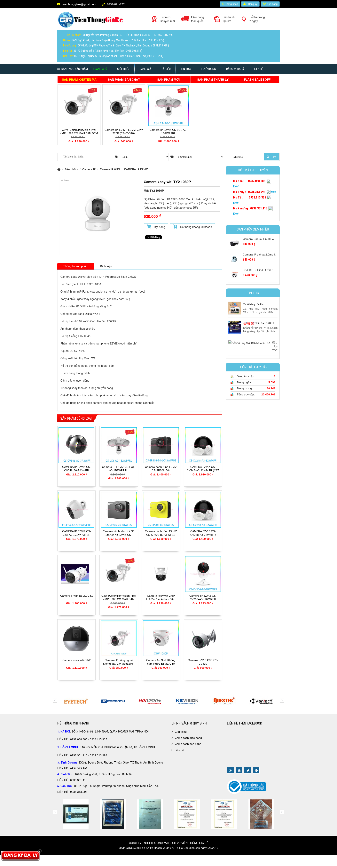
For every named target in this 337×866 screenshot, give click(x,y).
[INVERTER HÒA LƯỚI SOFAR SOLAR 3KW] (234, 274)
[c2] (261, 814)
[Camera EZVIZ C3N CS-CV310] (203, 638)
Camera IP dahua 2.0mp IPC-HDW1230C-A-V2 (272, 254)
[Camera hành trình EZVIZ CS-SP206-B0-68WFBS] (161, 509)
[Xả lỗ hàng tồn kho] (234, 308)
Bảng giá (145, 69)
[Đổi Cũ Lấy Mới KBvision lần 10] (249, 342)
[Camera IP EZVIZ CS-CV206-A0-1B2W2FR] (203, 574)
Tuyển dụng (208, 69)
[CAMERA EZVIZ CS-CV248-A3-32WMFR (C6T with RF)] (203, 445)
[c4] (76, 814)
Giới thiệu (123, 69)
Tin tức (186, 69)
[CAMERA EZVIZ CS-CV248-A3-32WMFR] (203, 509)
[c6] (150, 814)
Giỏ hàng (272, 4)
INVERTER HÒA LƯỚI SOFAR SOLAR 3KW (270, 270)
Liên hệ (258, 69)
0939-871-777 (115, 4)
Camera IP (89, 169)
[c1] (224, 814)
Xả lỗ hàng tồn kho (253, 304)
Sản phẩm (71, 169)
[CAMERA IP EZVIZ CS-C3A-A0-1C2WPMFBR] (76, 509)
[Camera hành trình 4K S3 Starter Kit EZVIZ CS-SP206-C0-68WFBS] (119, 509)
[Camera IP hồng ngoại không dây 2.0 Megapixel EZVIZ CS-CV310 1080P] (119, 638)
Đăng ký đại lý (235, 69)
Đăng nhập (232, 4)
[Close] (40, 850)
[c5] (113, 814)
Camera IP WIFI (110, 169)
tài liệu (166, 69)
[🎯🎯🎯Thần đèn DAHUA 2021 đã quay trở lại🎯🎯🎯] (234, 327)
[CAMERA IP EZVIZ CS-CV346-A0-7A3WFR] (76, 445)
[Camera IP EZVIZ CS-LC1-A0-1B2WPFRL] (168, 105)
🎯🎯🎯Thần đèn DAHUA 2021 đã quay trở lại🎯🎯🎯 (276, 323)
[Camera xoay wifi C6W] (76, 638)
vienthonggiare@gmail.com (79, 4)
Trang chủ (100, 69)
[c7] (187, 814)
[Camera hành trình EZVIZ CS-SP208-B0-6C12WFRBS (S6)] (161, 445)
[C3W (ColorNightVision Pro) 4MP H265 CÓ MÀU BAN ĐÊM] (79, 105)
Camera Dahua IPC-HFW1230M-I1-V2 (266, 238)
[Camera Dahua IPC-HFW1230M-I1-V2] (234, 243)
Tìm (273, 157)
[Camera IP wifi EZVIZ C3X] (76, 574)
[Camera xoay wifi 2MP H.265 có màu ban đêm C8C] (161, 574)
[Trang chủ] (91, 21)
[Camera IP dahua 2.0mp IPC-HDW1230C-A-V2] (234, 259)
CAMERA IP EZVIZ (136, 169)
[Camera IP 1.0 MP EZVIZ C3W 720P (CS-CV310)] (124, 105)
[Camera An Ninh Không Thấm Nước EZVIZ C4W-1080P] (161, 638)
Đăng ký (252, 4)
